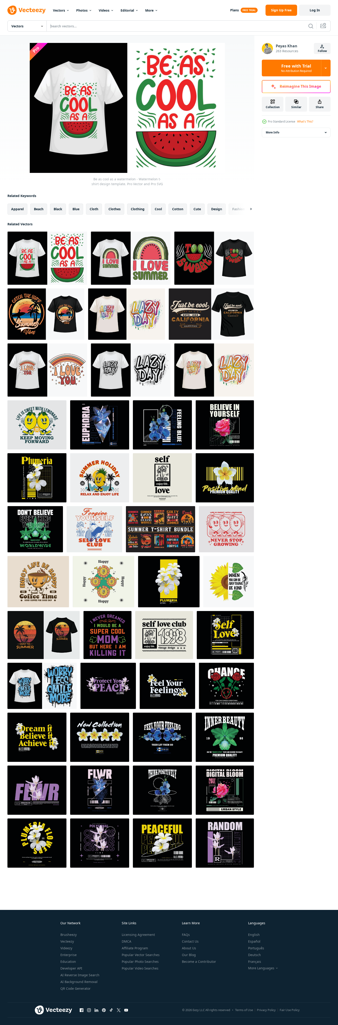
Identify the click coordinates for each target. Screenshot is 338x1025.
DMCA (126, 941)
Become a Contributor (199, 961)
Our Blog (189, 955)
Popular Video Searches (140, 968)
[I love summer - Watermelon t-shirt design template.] (131, 258)
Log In (315, 10)
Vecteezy (67, 941)
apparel (17, 209)
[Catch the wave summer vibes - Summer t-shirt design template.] (45, 314)
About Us (189, 948)
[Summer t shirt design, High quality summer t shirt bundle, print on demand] (160, 529)
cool (158, 209)
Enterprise (68, 955)
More (149, 10)
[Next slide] (247, 209)
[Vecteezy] (26, 10)
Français (254, 961)
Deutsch (254, 955)
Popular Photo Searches (140, 961)
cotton (177, 209)
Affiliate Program (135, 948)
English (254, 934)
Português (256, 948)
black (58, 209)
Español (254, 941)
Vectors (59, 10)
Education (68, 961)
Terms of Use (244, 1010)
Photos (82, 10)
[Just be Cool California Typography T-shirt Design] (211, 314)
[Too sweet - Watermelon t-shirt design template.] (214, 258)
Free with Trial (296, 68)
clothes (114, 209)
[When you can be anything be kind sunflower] (228, 581)
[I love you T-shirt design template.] (47, 370)
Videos (104, 10)
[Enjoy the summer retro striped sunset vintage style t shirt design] (43, 635)
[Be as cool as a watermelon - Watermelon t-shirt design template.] (47, 258)
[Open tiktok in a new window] (111, 1010)
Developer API (71, 968)
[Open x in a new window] (119, 1010)
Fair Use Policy (290, 1010)
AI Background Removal (79, 982)
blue (75, 209)
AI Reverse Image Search (79, 975)
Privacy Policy (266, 1010)
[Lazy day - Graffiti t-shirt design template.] (126, 314)
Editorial (127, 10)
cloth (94, 209)
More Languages (261, 968)
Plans (234, 10)
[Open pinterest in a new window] (104, 1010)
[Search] (311, 26)
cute (197, 209)
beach (38, 209)
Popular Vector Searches (141, 955)
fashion (238, 209)
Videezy (66, 948)
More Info (272, 132)
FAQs (186, 934)
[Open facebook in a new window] (81, 1010)
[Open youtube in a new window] (126, 1010)
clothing (137, 209)
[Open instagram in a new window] (89, 1010)
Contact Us (190, 941)
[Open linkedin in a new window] (96, 1010)
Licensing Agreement (138, 934)
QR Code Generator (75, 988)
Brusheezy (68, 934)
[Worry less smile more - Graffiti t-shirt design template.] (42, 686)
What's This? (305, 121)
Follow (322, 51)
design (216, 209)
